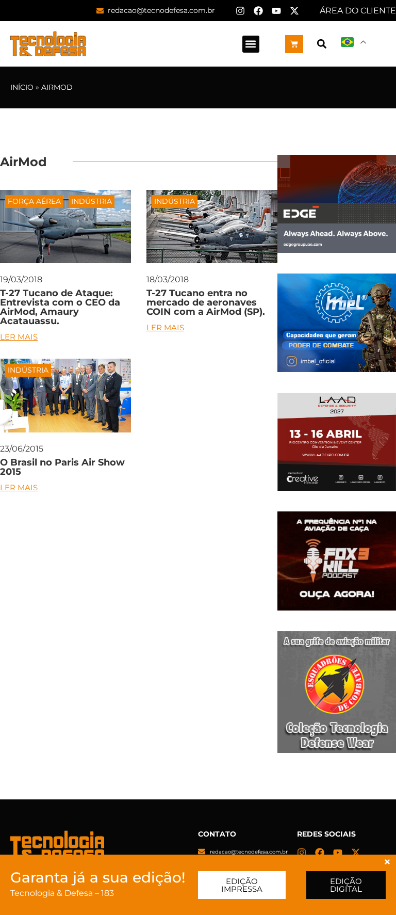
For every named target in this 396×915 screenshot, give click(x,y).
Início (22, 87)
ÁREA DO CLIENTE (358, 10)
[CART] (294, 44)
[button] (250, 44)
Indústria (91, 201)
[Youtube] (276, 10)
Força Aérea (34, 201)
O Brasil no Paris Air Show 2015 (62, 467)
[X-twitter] (294, 10)
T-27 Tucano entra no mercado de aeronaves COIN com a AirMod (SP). (205, 302)
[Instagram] (240, 10)
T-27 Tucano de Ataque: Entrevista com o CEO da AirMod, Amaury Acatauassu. (60, 307)
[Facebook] (258, 10)
